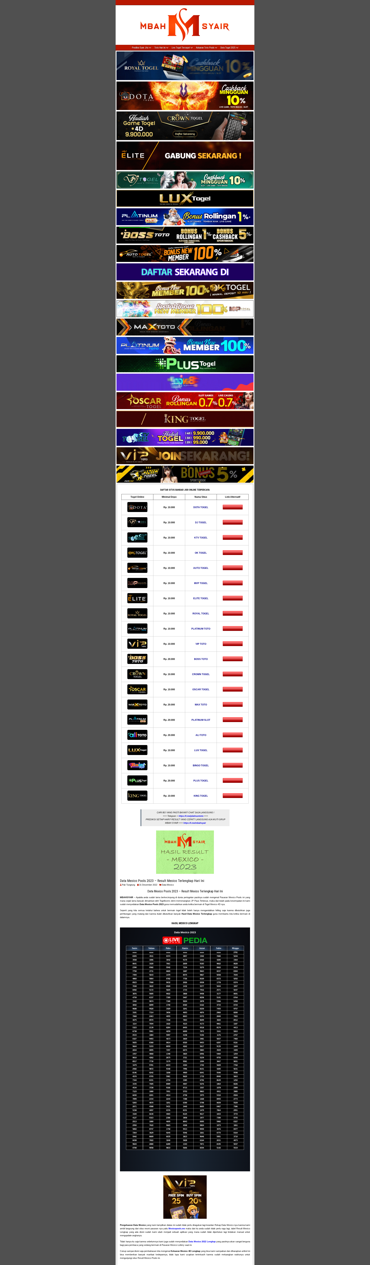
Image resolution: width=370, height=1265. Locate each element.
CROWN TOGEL (201, 674)
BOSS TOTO (201, 659)
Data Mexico (168, 885)
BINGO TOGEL (201, 765)
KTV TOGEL (201, 537)
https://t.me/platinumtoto (191, 816)
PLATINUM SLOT (201, 720)
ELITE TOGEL (200, 598)
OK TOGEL (201, 553)
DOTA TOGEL (200, 507)
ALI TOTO (201, 735)
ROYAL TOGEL (201, 613)
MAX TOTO (201, 704)
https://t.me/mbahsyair (194, 823)
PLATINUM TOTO (200, 629)
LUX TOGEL (201, 750)
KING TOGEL (201, 796)
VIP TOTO (201, 644)
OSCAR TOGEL (200, 689)
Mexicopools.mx (177, 1228)
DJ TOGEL (201, 522)
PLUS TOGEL (200, 780)
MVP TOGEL (201, 583)
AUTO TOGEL (200, 568)
